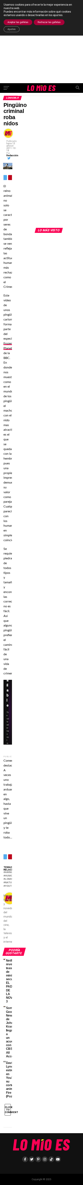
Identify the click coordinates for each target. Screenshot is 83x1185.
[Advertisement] (41, 41)
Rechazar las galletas (49, 22)
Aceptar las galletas (18, 22)
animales (11, 872)
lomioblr (11, 879)
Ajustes (12, 29)
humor (9, 876)
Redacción (12, 155)
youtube (11, 886)
